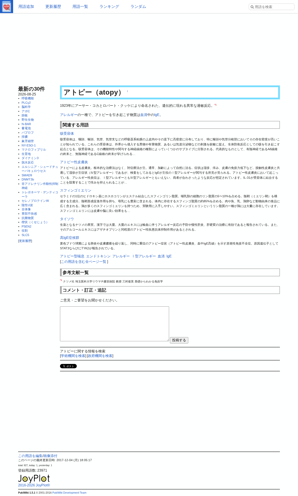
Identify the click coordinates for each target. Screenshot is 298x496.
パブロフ (28, 132)
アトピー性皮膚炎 (74, 162)
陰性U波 (27, 205)
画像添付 (50, 456)
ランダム (138, 6)
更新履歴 (53, 6)
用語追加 (26, 6)
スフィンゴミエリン (75, 190)
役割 (25, 230)
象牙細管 (28, 141)
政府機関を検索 (100, 356)
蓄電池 (26, 128)
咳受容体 (67, 133)
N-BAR (26, 124)
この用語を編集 (30, 456)
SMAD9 (27, 175)
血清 (143, 115)
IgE (156, 115)
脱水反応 (28, 162)
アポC (26, 111)
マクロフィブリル (34, 149)
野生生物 (28, 119)
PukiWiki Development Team (69, 492)
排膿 (25, 136)
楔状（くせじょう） (35, 222)
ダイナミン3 (30, 158)
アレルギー (68, 115)
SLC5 (25, 235)
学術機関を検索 (73, 356)
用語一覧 (80, 6)
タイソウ (67, 219)
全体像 (26, 209)
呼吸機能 (28, 98)
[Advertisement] (149, 47)
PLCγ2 (26, 102)
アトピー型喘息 (72, 256)
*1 (215, 105)
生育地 (26, 154)
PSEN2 (26, 226)
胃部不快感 (29, 213)
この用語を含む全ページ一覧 (83, 261)
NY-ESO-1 (29, 145)
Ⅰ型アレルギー (144, 256)
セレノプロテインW (35, 200)
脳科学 (26, 107)
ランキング (109, 6)
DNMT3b (28, 179)
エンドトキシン (98, 256)
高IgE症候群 (69, 238)
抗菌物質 (28, 218)
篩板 (25, 115)
